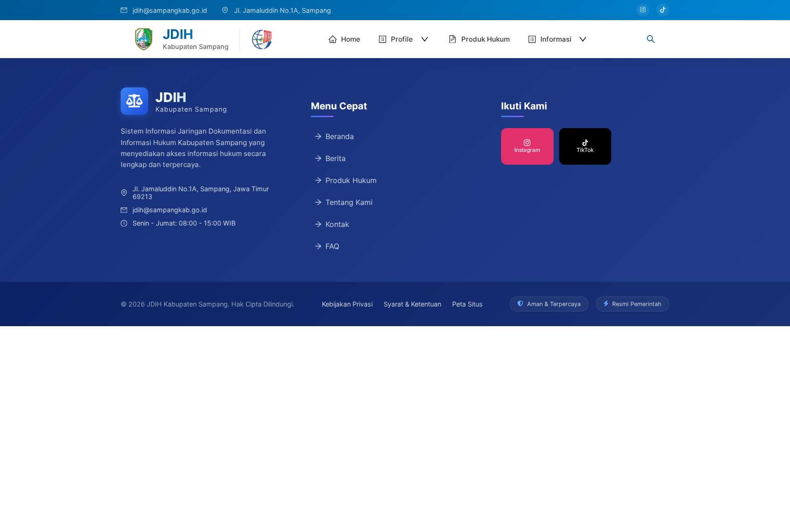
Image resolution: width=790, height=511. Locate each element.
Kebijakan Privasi (347, 304)
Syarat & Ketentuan (412, 304)
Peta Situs (467, 304)
